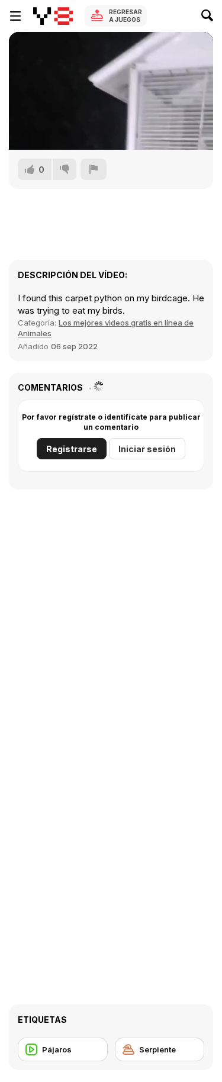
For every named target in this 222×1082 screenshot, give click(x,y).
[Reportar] (94, 169)
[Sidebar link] (15, 16)
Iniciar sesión (147, 449)
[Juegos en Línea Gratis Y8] (53, 16)
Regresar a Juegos (125, 15)
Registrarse (71, 449)
